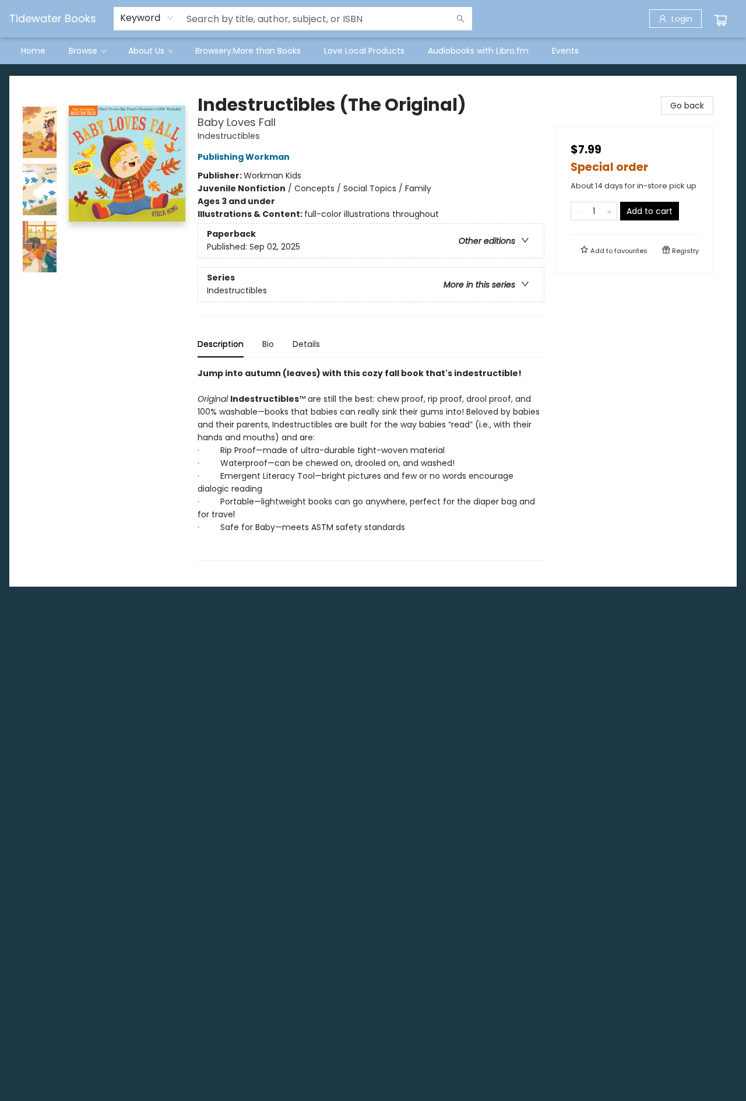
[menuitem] (33, 50)
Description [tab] (221, 344)
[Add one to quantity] (609, 211)
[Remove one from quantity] (578, 211)
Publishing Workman (244, 157)
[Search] (460, 18)
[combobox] (147, 18)
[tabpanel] (371, 464)
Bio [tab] (268, 344)
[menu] (373, 50)
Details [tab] (306, 344)
